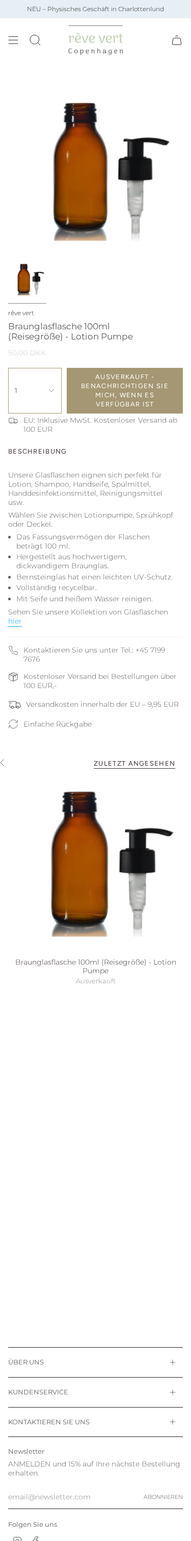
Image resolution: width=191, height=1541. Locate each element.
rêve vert (21, 313)
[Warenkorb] (176, 40)
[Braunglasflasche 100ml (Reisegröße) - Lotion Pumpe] (95, 865)
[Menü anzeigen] (13, 40)
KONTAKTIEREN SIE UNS (49, 1422)
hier (15, 621)
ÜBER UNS (26, 1362)
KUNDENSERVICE (38, 1392)
